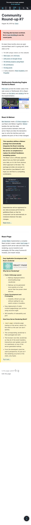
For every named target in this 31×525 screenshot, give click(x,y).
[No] (18, 370)
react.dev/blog (12, 35)
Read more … (7, 223)
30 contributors (8, 65)
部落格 (14, 8)
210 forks (17, 56)
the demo (12, 93)
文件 (6, 8)
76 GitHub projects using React (13, 62)
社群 (19, 8)
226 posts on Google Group (12, 59)
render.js (21, 93)
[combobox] (23, 8)
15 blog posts (7, 68)
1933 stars (6, 56)
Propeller (6, 73)
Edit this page (6, 374)
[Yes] (16, 370)
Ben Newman (6, 121)
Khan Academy (20, 71)
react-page (24, 243)
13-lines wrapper (21, 121)
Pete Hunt (5, 89)
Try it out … (7, 359)
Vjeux (16, 23)
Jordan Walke (6, 241)
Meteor (25, 124)
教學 (10, 8)
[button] (26, 518)
